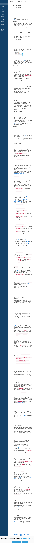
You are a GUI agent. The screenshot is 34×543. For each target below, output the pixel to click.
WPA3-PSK (16, 180)
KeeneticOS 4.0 (3, 14)
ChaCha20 (15, 195)
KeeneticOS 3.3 (3, 26)
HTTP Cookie (23, 60)
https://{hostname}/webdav (18, 201)
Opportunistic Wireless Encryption (24, 180)
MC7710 (27, 241)
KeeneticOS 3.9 (3, 16)
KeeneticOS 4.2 (3, 11)
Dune (22, 487)
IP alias (19, 415)
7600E (25, 239)
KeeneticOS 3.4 (3, 24)
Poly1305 (28, 195)
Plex (28, 283)
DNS (15, 470)
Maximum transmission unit (24, 340)
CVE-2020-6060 (27, 528)
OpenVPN (20, 445)
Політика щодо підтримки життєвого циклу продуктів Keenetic (3, 29)
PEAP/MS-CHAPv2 (17, 521)
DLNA (17, 270)
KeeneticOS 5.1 (3, 6)
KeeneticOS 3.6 (3, 21)
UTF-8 (25, 135)
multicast (31, 451)
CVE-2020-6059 (22, 528)
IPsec (18, 404)
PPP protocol (19, 477)
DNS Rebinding (18, 254)
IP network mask (27, 465)
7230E (19, 239)
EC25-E (28, 243)
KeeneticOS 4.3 (3, 9)
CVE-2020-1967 (19, 295)
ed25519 (26, 196)
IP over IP (24, 415)
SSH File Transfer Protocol (23, 219)
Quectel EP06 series (17, 123)
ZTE (16, 245)
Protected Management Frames (24, 179)
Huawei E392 (16, 80)
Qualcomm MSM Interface (18, 234)
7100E (29, 238)
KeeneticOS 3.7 (3, 19)
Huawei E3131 (28, 45)
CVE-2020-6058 (18, 528)
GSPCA (29, 162)
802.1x (15, 522)
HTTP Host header (18, 506)
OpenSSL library (20, 402)
